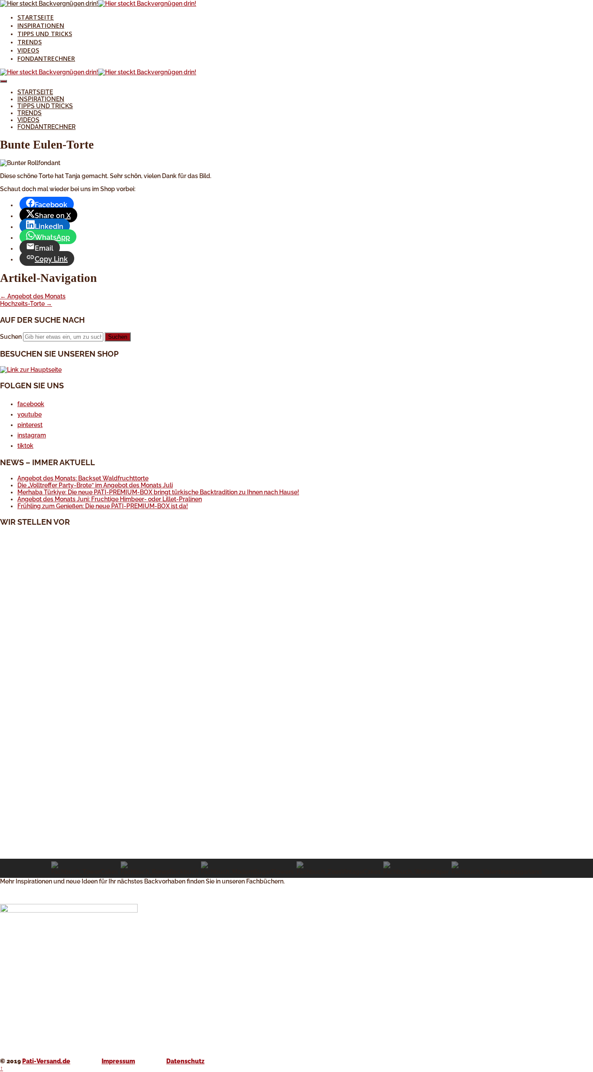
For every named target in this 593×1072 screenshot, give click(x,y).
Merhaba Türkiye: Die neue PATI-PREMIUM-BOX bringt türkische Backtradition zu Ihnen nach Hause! (158, 492)
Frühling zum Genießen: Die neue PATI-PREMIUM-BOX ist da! (102, 506)
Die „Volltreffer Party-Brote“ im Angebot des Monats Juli (95, 485)
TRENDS (29, 42)
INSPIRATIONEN (40, 25)
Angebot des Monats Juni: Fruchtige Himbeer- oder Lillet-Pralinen (109, 499)
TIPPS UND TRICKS (44, 34)
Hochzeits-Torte (26, 303)
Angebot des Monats (33, 296)
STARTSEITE (35, 17)
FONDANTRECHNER (46, 58)
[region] (296, 706)
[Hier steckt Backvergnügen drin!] (49, 3)
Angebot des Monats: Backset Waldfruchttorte (82, 478)
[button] (296, 838)
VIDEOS (28, 50)
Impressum (118, 1061)
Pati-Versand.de (46, 1061)
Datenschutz (185, 1061)
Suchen (11, 336)
